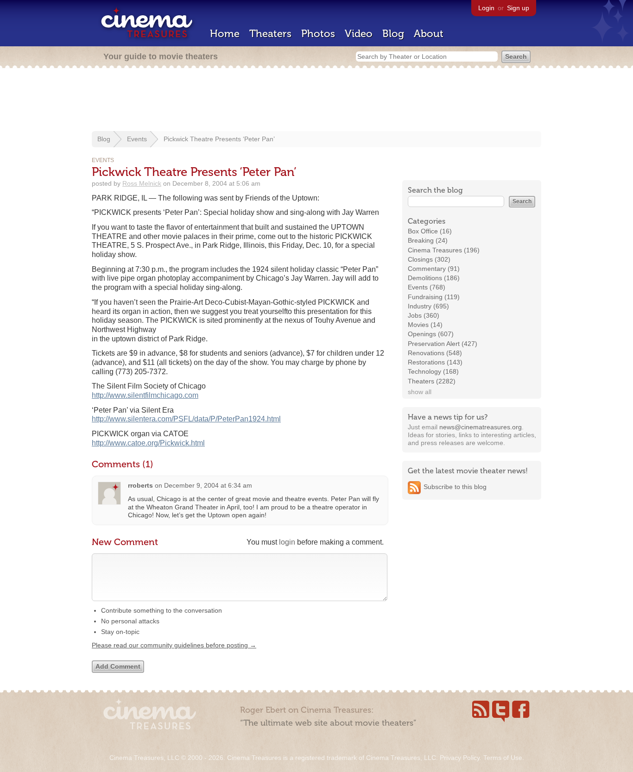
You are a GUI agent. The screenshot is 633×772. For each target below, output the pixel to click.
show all (419, 391)
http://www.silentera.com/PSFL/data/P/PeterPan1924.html (186, 419)
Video (359, 33)
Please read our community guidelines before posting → (174, 645)
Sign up (518, 8)
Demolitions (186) (434, 278)
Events (137, 139)
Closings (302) (429, 259)
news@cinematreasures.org (480, 427)
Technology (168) (433, 371)
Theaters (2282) (432, 381)
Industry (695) (428, 306)
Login (486, 8)
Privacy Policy (460, 757)
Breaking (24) (428, 240)
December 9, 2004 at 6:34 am (208, 485)
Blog (393, 33)
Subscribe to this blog (455, 486)
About (428, 33)
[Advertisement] (316, 100)
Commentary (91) (434, 268)
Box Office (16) (430, 231)
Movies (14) (425, 324)
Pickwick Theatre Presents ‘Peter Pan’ (219, 139)
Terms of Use (502, 757)
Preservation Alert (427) (442, 343)
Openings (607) (431, 334)
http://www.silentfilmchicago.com (145, 395)
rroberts (140, 485)
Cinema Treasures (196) (444, 250)
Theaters (270, 33)
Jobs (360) (423, 315)
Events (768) (426, 287)
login (287, 542)
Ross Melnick (141, 183)
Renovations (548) (435, 353)
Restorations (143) (435, 362)
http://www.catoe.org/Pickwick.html (148, 443)
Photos (318, 33)
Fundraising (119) (434, 297)
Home (225, 33)
